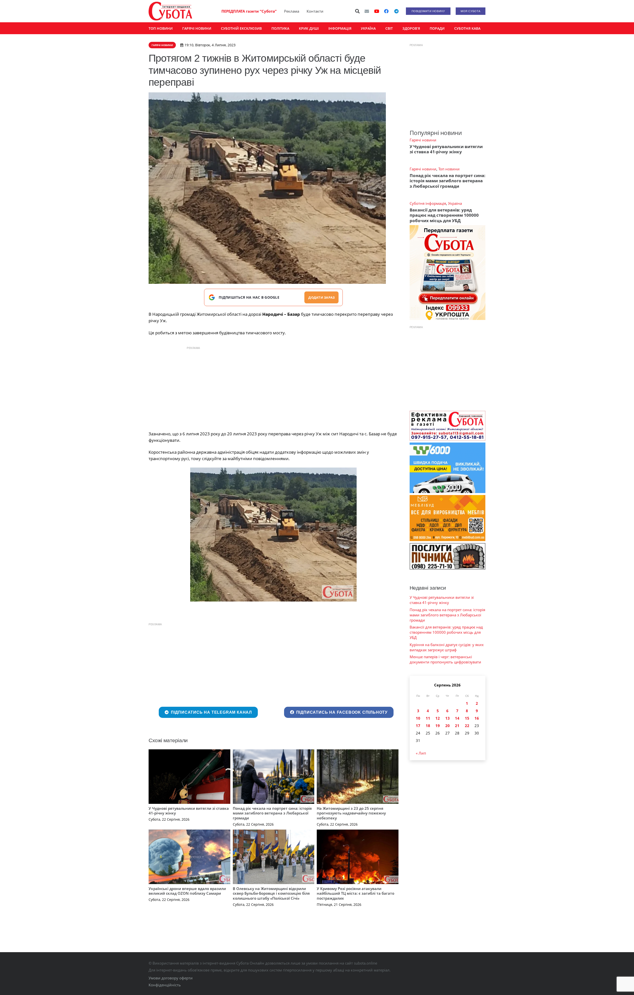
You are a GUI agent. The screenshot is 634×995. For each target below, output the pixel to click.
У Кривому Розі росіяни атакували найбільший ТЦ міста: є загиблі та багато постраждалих (355, 893)
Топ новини (449, 168)
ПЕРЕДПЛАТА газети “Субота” (249, 11)
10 (418, 718)
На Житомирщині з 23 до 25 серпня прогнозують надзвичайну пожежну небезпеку (351, 813)
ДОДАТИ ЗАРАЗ (321, 297)
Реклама (291, 11)
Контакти (315, 11)
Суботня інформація (428, 203)
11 (428, 718)
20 (447, 725)
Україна (455, 203)
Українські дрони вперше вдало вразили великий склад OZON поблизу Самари (187, 891)
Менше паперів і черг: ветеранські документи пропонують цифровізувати (445, 659)
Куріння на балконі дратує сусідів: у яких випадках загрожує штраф (447, 647)
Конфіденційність (165, 984)
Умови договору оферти (171, 977)
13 (447, 718)
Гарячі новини (423, 139)
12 (437, 718)
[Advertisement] (273, 387)
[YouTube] (376, 11)
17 (418, 725)
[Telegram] (396, 11)
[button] (358, 11)
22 (467, 725)
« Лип (421, 753)
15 (467, 718)
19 (437, 725)
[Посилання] (170, 11)
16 (477, 718)
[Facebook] (386, 11)
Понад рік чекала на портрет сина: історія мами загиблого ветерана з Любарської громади (272, 813)
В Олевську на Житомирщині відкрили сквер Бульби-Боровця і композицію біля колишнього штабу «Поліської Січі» (271, 893)
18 (428, 725)
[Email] (366, 11)
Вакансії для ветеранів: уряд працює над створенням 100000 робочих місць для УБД (444, 215)
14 (457, 718)
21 (457, 725)
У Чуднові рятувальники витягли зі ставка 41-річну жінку (189, 811)
